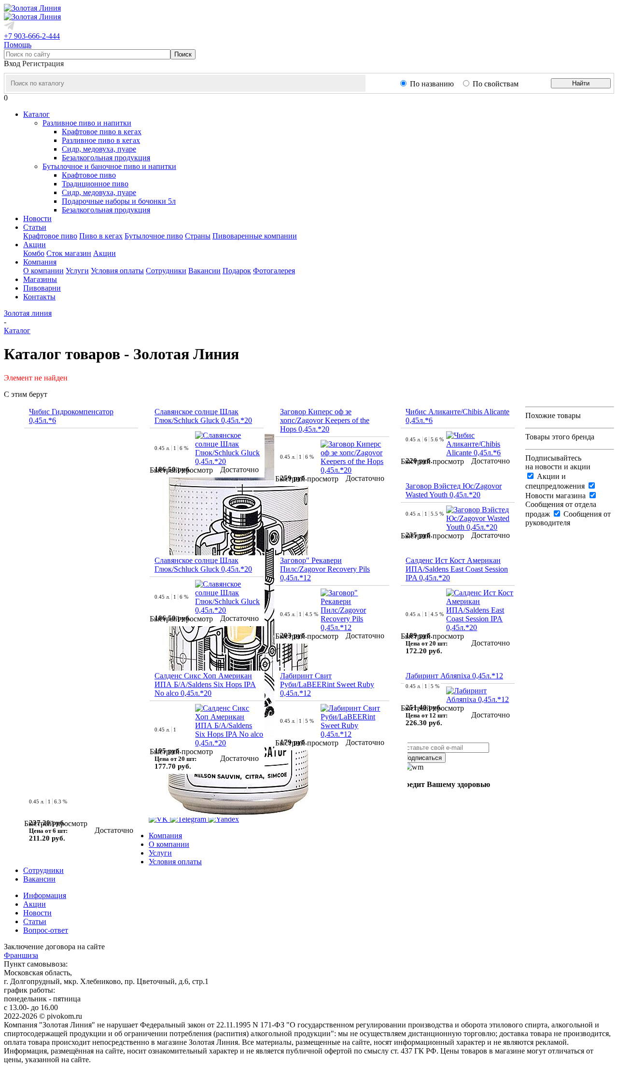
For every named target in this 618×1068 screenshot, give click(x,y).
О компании (43, 271)
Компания (165, 835)
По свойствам (496, 84)
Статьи (34, 921)
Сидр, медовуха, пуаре (99, 149)
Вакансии (204, 271)
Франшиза (21, 955)
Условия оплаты (117, 271)
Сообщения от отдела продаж (560, 509)
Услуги (77, 271)
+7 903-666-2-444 (32, 36)
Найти (581, 83)
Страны (198, 236)
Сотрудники (166, 271)
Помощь (17, 45)
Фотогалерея (274, 271)
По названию (432, 84)
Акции (104, 253)
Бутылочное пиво (154, 236)
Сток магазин (68, 253)
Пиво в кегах (101, 236)
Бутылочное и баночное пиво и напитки (109, 166)
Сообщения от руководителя (568, 518)
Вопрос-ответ (45, 930)
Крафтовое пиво (89, 175)
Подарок (237, 271)
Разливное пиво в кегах (101, 140)
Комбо (33, 253)
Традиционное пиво (95, 184)
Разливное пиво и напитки (86, 123)
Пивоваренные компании (254, 236)
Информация (44, 895)
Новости (37, 913)
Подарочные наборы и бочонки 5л (119, 201)
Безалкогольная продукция (106, 158)
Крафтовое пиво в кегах (101, 131)
